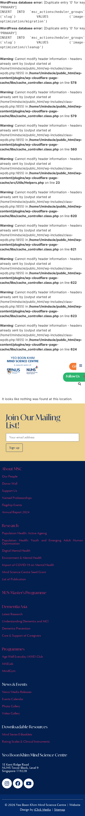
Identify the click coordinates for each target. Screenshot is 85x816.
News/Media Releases (16, 692)
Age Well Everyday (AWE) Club (22, 656)
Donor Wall (9, 483)
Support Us (9, 491)
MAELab (7, 664)
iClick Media (42, 809)
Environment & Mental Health (22, 558)
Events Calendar (12, 699)
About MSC (12, 468)
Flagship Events (12, 505)
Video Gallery (11, 713)
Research (10, 525)
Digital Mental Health (16, 550)
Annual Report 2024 (15, 512)
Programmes (13, 649)
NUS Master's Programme (24, 592)
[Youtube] (29, 783)
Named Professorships (17, 498)
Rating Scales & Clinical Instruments (26, 741)
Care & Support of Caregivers (21, 635)
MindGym (8, 671)
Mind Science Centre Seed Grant (24, 572)
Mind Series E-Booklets (17, 734)
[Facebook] (18, 783)
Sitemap (59, 809)
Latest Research (12, 614)
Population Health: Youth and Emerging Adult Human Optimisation (42, 541)
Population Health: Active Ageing (24, 533)
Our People (9, 476)
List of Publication (14, 579)
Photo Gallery (11, 706)
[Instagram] (7, 783)
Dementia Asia (14, 606)
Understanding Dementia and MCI (25, 621)
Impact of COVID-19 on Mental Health (28, 565)
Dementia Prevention (16, 628)
